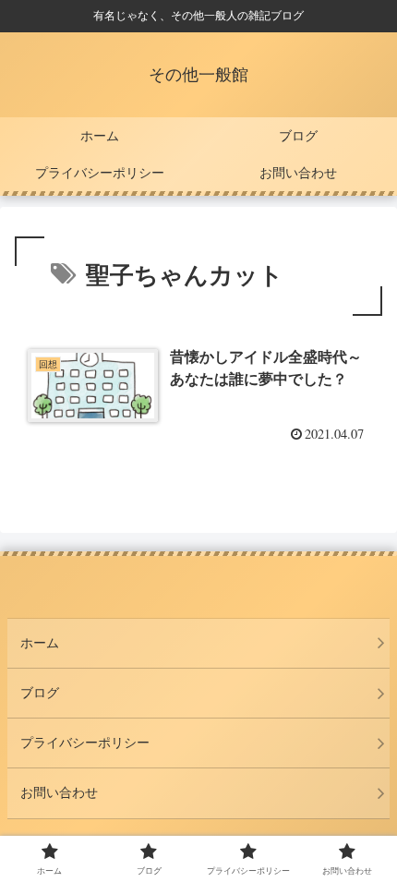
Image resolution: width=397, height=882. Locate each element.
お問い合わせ (59, 792)
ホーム (39, 642)
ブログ (39, 692)
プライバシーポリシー (85, 742)
